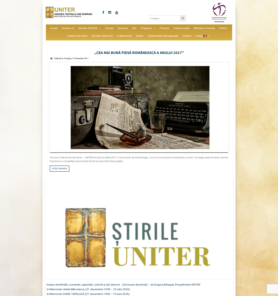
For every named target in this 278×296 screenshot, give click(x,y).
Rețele (140, 36)
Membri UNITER (88, 28)
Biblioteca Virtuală (204, 28)
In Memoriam (124, 36)
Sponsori (123, 28)
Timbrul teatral (181, 28)
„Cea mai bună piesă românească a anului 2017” (139, 52)
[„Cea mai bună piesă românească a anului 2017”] (139, 151)
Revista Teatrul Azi (102, 36)
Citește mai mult (59, 167)
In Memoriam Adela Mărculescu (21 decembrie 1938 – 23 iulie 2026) (88, 288)
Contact (186, 36)
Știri (134, 28)
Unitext (223, 28)
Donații (109, 28)
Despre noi (68, 28)
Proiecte (164, 28)
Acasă (54, 28)
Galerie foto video (77, 36)
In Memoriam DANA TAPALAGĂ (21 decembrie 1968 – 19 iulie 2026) (88, 292)
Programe (146, 28)
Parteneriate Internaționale (163, 36)
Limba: (199, 36)
